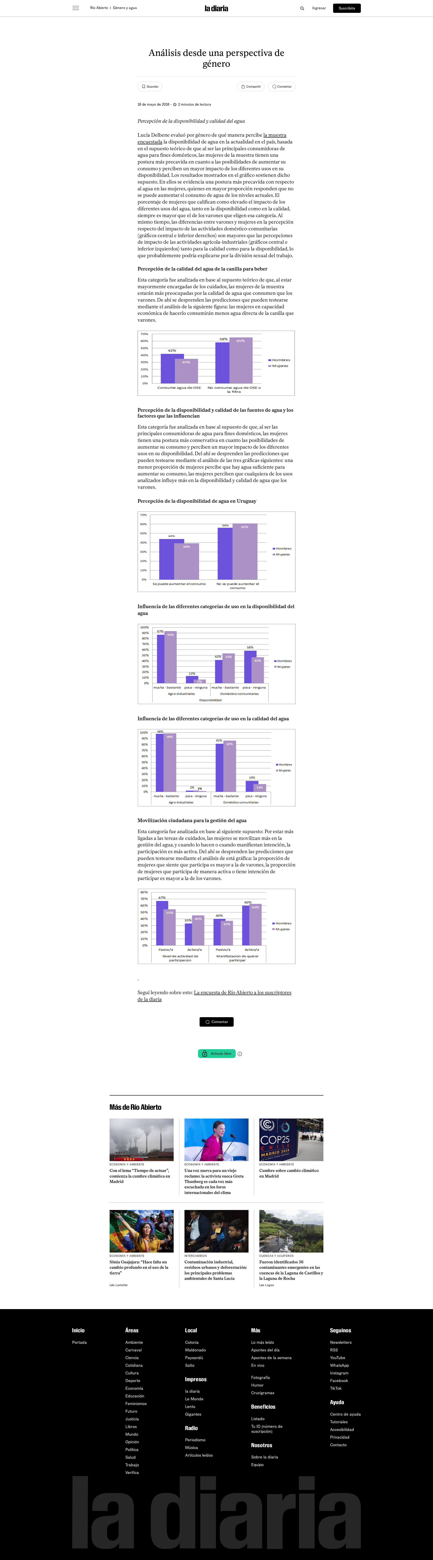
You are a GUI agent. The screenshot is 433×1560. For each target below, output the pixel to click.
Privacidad (340, 1437)
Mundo (131, 1434)
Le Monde (194, 1398)
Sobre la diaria (264, 1457)
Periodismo (195, 1439)
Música (191, 1447)
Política (131, 1449)
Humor (257, 1385)
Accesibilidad (342, 1429)
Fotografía (260, 1377)
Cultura (132, 1373)
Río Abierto (99, 8)
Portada (79, 1342)
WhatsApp (339, 1365)
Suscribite (347, 8)
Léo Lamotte (118, 1285)
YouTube (337, 1357)
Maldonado (195, 1350)
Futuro (131, 1411)
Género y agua (125, 8)
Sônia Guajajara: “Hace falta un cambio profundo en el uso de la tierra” (139, 1268)
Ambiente (134, 1342)
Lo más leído (262, 1342)
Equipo (257, 1464)
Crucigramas (262, 1392)
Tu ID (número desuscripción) (267, 1429)
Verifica (132, 1472)
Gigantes (193, 1414)
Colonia (192, 1342)
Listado (258, 1418)
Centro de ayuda (345, 1414)
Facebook (339, 1380)
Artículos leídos (199, 1455)
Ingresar (319, 8)
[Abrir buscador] (302, 8)
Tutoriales (339, 1421)
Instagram (339, 1373)
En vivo (257, 1365)
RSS (334, 1350)
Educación (134, 1396)
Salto (189, 1365)
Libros (131, 1426)
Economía (134, 1388)
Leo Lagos (266, 1285)
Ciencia (132, 1357)
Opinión (132, 1441)
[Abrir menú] (75, 8)
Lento (190, 1406)
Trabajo (132, 1464)
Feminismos (136, 1403)
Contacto (338, 1444)
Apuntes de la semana (271, 1357)
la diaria (192, 1391)
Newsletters (341, 1342)
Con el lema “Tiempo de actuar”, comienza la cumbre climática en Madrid (140, 1176)
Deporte (132, 1380)
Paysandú (194, 1357)
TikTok (336, 1388)
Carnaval (133, 1350)
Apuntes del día (265, 1350)
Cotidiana (134, 1365)
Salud (130, 1457)
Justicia (132, 1419)
